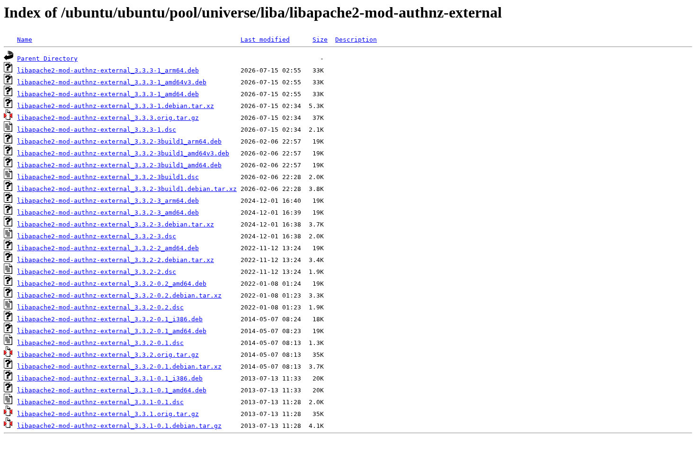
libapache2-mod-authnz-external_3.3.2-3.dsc (96, 236)
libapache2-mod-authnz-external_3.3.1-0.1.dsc (100, 402)
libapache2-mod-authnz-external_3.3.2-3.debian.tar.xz (115, 224)
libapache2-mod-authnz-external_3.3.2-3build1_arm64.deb (119, 141)
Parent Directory (47, 58)
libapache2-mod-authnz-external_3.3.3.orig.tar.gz (108, 117)
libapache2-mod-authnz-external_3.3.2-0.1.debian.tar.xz (119, 366)
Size (320, 39)
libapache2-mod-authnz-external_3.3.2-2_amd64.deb (108, 248)
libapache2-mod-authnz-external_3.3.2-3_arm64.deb (108, 200)
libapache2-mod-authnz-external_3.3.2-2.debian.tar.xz (115, 259)
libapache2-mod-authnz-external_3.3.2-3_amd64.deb (108, 212)
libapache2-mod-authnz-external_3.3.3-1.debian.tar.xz (115, 105)
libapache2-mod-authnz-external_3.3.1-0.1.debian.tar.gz (119, 425)
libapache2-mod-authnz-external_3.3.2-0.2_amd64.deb (111, 283)
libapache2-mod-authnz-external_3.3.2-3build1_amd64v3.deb (123, 153)
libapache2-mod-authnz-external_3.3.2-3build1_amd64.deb (119, 165)
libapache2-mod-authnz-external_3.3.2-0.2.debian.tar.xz (119, 295)
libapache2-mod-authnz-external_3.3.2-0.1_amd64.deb (111, 331)
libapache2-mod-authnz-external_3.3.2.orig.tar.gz (108, 354)
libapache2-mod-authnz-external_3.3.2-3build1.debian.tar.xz (127, 188)
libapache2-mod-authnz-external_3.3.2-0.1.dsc (100, 342)
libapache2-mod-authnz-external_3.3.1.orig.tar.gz (108, 413)
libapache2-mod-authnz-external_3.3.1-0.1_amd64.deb (111, 390)
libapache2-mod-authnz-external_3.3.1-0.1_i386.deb (110, 378)
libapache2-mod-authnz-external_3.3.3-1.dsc (96, 129)
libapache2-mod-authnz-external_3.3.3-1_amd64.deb (108, 94)
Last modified (265, 39)
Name (24, 39)
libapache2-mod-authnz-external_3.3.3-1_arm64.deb (108, 70)
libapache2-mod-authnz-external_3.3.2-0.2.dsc (100, 307)
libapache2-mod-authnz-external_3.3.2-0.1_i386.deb (110, 319)
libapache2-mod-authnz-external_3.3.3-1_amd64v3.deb (111, 82)
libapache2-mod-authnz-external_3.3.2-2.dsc (96, 271)
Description (356, 39)
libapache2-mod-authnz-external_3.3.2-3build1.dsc (108, 177)
